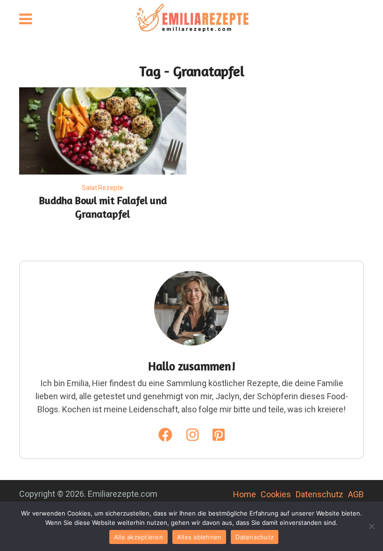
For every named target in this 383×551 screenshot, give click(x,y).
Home (244, 494)
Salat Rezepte (102, 187)
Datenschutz (319, 494)
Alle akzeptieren (138, 537)
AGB (356, 494)
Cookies (276, 494)
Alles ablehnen (199, 537)
